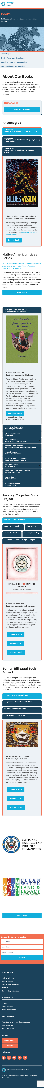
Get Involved (8, 1016)
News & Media (7, 981)
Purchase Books (15, 413)
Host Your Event (8, 1028)
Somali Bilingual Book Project (13, 66)
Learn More (22, 292)
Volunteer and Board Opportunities (16, 1022)
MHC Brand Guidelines (10, 984)
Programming (7, 1006)
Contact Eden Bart (22, 109)
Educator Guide (16, 652)
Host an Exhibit (7, 1025)
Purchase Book (16, 634)
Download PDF (16, 643)
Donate (10, 1046)
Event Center (9, 1040)
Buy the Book (13, 240)
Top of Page (22, 916)
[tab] (22, 131)
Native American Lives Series (13, 58)
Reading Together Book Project (14, 62)
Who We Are (7, 972)
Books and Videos (9, 1010)
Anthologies (6, 54)
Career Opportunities (10, 991)
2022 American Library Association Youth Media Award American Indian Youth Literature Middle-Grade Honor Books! (21, 266)
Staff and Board (8, 978)
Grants (4, 1003)
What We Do (7, 997)
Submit (22, 957)
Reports (5, 988)
